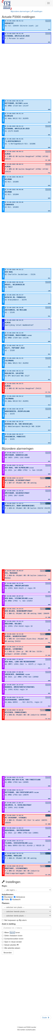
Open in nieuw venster (13, 941)
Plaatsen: (6, 903)
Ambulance (20, 897)
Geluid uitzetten (10, 945)
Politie (6, 899)
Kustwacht (16, 899)
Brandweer (8, 897)
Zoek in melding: (9, 924)
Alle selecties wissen (12, 948)
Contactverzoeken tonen (13, 938)
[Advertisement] (26, 71)
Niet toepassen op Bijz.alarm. (15, 920)
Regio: (4, 886)
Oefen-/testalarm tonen (13, 935)
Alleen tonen (12, 932)
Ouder (45, 1017)
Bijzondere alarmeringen (20, 11)
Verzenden (7, 952)
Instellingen (37, 11)
